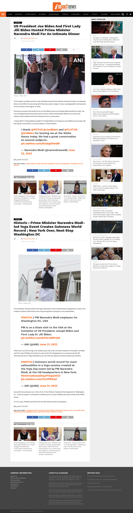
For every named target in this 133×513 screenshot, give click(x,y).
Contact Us (14, 484)
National (18, 14)
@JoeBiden (50, 129)
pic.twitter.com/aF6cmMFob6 (40, 337)
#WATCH (26, 317)
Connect (13, 488)
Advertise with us (16, 482)
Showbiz (104, 14)
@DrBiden (27, 133)
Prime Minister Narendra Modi (47, 163)
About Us (13, 476)
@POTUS (37, 129)
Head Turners (116, 14)
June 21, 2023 (48, 344)
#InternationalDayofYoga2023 (40, 375)
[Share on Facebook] (26, 49)
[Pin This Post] (50, 49)
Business (42, 14)
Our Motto (14, 486)
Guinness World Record (35, 410)
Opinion (65, 14)
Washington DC (56, 412)
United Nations (44, 412)
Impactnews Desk (29, 38)
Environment (54, 14)
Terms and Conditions (18, 478)
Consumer (75, 14)
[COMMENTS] (73, 49)
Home (10, 14)
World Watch (30, 14)
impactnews (30, 163)
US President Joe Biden (69, 163)
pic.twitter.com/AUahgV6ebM (40, 143)
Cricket (86, 14)
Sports (94, 14)
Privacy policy (15, 480)
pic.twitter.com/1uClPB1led (39, 379)
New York (81, 410)
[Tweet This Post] (38, 49)
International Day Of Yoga (65, 410)
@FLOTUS (70, 129)
